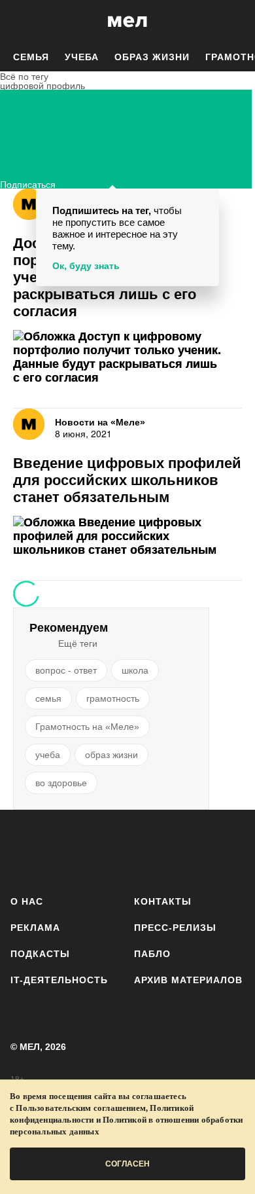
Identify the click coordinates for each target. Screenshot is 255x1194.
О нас (26, 901)
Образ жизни (152, 57)
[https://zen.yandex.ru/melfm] (59, 850)
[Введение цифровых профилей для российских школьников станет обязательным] (127, 536)
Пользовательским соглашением (81, 1108)
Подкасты (40, 954)
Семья (31, 57)
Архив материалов (188, 980)
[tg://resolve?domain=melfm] (24, 850)
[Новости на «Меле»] (28, 204)
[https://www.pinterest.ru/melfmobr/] (162, 850)
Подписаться (28, 183)
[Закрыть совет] (206, 200)
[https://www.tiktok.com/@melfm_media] (128, 850)
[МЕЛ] (127, 21)
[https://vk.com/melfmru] (93, 850)
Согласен (127, 1163)
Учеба (82, 57)
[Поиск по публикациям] (20, 22)
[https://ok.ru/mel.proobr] (196, 850)
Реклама (35, 927)
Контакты (163, 901)
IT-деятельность (59, 980)
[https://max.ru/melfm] (230, 850)
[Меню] (235, 22)
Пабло (152, 954)
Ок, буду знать (86, 266)
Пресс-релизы (175, 927)
